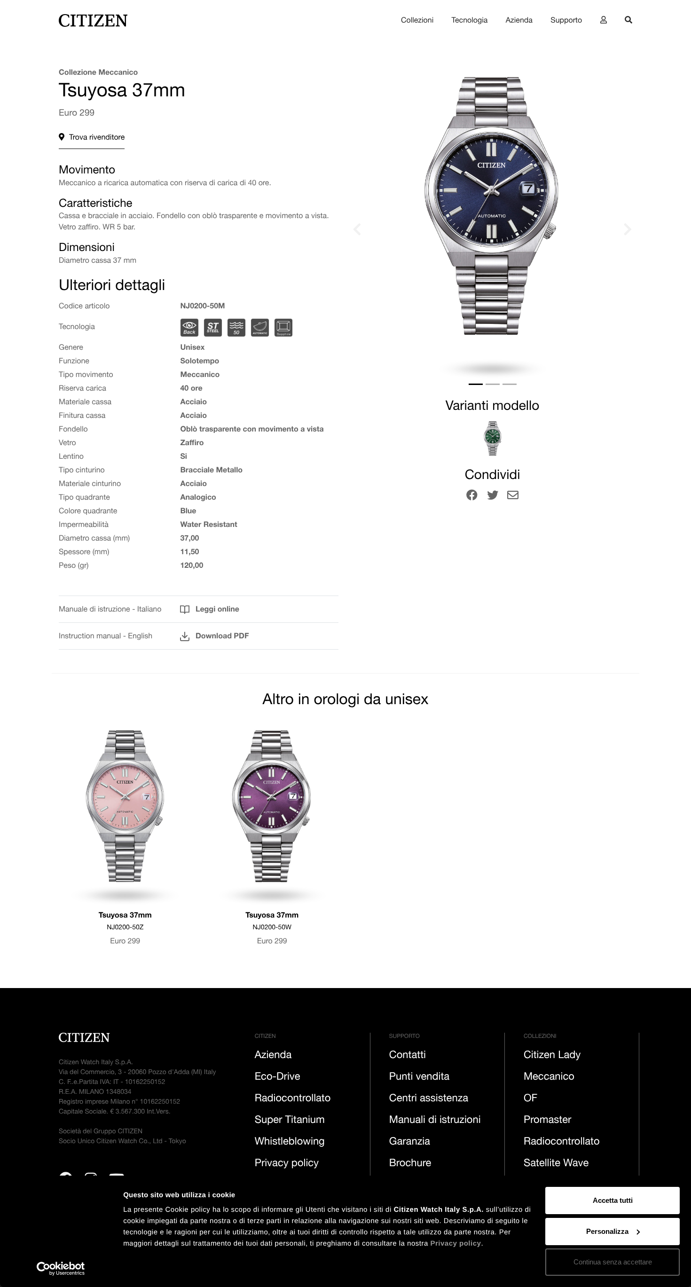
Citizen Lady (552, 1056)
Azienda (519, 21)
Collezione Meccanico (98, 73)
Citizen (265, 1037)
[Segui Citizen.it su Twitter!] (492, 496)
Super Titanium (290, 1121)
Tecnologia (470, 21)
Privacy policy (455, 1244)
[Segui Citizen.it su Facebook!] (472, 496)
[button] (399, 229)
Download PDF (221, 637)
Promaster (547, 1121)
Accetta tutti (613, 1200)
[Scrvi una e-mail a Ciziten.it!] (512, 496)
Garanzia (409, 1143)
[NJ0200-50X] (492, 438)
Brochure (410, 1164)
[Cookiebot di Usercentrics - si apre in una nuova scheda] (61, 1269)
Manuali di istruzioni (435, 1121)
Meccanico (549, 1078)
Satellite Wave (556, 1164)
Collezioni (417, 21)
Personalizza (607, 1231)
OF (530, 1099)
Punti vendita (419, 1078)
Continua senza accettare (612, 1262)
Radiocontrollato (293, 1099)
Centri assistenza (428, 1099)
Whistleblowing (290, 1143)
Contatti (407, 1056)
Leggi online (216, 610)
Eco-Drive (277, 1078)
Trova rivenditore (97, 138)
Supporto (566, 21)
